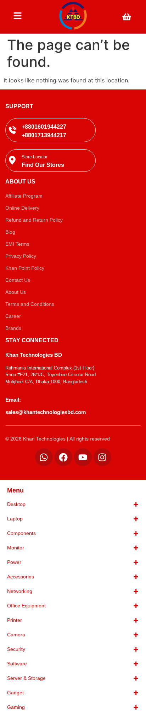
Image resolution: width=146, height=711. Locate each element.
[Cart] (127, 16)
